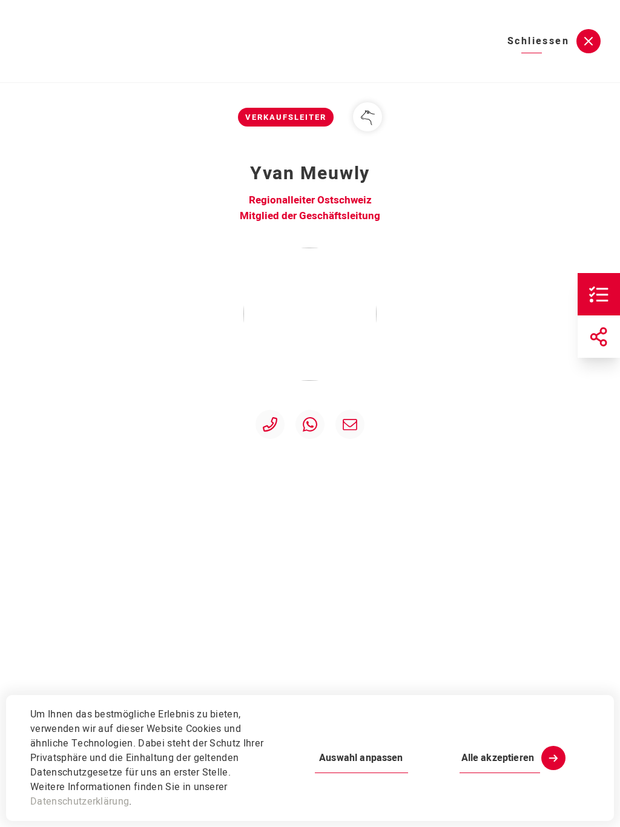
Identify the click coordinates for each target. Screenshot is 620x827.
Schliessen (538, 41)
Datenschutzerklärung (79, 802)
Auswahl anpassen (361, 758)
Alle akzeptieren (497, 758)
